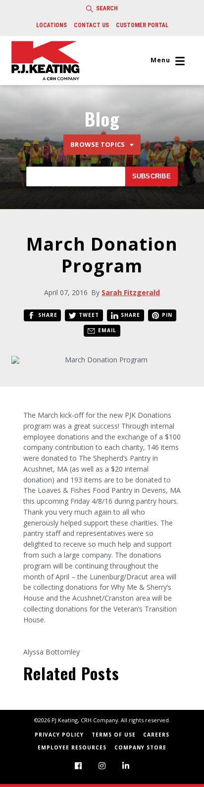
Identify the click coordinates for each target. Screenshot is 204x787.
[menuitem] (78, 766)
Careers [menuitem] (156, 734)
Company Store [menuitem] (140, 747)
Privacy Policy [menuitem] (59, 734)
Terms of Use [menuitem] (114, 734)
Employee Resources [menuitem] (72, 747)
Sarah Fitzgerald (131, 292)
